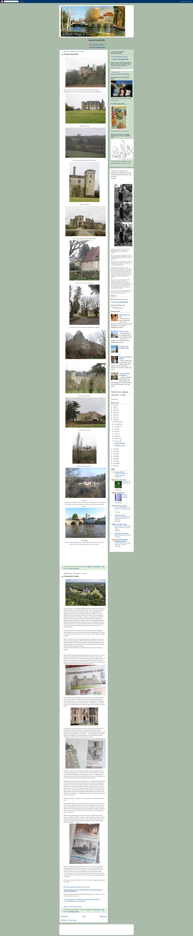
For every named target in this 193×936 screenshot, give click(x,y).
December (117, 422)
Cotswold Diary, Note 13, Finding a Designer (121, 474)
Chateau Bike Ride (71, 54)
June (116, 429)
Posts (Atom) (72, 920)
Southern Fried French (122, 533)
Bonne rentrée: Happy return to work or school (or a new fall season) (123, 527)
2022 (114, 410)
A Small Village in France (96, 44)
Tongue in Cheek (120, 515)
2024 (114, 405)
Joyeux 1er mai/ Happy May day (126, 482)
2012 (114, 461)
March (116, 436)
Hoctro (116, 399)
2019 (114, 417)
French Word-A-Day (121, 524)
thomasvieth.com (117, 307)
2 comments (96, 566)
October (117, 426)
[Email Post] (102, 566)
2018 (114, 420)
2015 (114, 454)
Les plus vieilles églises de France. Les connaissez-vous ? (123, 509)
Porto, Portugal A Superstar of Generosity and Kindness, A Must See (123, 518)
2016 (114, 451)
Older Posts (103, 916)
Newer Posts (64, 916)
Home (84, 916)
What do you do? (124, 331)
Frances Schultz (120, 472)
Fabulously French (120, 480)
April (116, 433)
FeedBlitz (126, 74)
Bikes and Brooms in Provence (123, 535)
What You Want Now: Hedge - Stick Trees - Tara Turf (123, 543)
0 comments (96, 909)
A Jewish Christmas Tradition (125, 496)
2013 (114, 458)
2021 (114, 412)
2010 (114, 466)
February (117, 438)
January (117, 441)
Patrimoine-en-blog (121, 506)
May (115, 431)
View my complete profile (97, 47)
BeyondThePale (119, 493)
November (117, 424)
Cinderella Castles (73, 911)
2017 (114, 449)
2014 (114, 456)
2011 (114, 463)
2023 (114, 408)
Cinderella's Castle (71, 576)
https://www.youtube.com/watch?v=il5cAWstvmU (77, 887)
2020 (114, 415)
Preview (113, 74)
